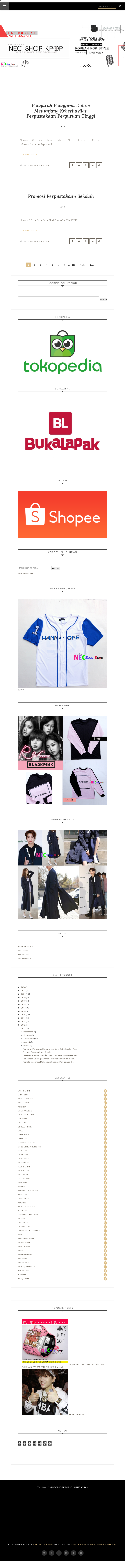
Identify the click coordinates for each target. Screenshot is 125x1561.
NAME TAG (23, 1210)
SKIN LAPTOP (24, 1246)
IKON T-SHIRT (24, 1166)
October (27, 1035)
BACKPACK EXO (25, 1110)
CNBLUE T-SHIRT (25, 1126)
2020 (23, 997)
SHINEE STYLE (24, 1242)
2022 (23, 990)
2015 (23, 1014)
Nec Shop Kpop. (43, 1544)
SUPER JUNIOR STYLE (27, 1266)
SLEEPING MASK (25, 1254)
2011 (23, 1028)
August (26, 1042)
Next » (82, 265)
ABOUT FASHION (25, 1098)
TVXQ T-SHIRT (24, 1278)
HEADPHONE (24, 1162)
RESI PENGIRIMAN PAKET (29, 1230)
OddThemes (79, 1544)
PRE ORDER (23, 1222)
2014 (23, 1018)
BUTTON (22, 1122)
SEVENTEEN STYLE (26, 1238)
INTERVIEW (23, 1174)
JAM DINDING (24, 1178)
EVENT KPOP (23, 1134)
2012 (23, 1024)
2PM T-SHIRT (23, 1094)
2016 (23, 1011)
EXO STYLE (23, 1138)
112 (73, 265)
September (28, 1038)
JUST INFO (22, 1182)
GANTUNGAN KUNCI (27, 1142)
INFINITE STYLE (24, 1170)
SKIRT (20, 1250)
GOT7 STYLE (23, 1150)
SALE (20, 1234)
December (28, 1031)
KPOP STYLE (23, 1194)
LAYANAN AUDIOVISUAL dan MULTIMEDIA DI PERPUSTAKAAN (50, 1055)
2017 (23, 1007)
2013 (23, 1021)
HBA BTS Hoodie (76, 1414)
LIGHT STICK (23, 1198)
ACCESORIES (23, 1102)
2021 (23, 994)
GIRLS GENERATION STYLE (29, 1146)
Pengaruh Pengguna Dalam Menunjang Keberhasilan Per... (50, 1049)
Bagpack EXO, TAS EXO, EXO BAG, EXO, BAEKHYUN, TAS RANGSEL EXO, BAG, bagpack (63, 1365)
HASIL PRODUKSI (25, 946)
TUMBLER (22, 1274)
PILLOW (21, 1218)
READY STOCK (24, 1226)
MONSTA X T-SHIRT (26, 1206)
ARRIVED (22, 1106)
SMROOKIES (23, 1262)
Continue (30, 154)
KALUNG (22, 1186)
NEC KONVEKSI (24, 958)
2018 (23, 1004)
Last (92, 265)
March (26, 1045)
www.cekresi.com (25, 574)
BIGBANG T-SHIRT (26, 1114)
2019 (23, 1000)
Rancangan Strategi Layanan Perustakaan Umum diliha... (49, 1058)
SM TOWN (22, 1258)
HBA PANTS (23, 1154)
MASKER (22, 1202)
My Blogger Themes (103, 1544)
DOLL (20, 1130)
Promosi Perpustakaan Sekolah (61, 196)
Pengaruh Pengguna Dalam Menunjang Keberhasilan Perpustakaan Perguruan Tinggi (61, 111)
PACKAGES (23, 950)
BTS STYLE (22, 1118)
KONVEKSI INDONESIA (28, 1190)
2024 (23, 987)
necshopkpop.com (39, 165)
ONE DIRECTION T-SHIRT (29, 1214)
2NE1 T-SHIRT (24, 1090)
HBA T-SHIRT (23, 1158)
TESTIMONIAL (24, 954)
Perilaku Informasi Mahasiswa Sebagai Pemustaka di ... (48, 1061)
